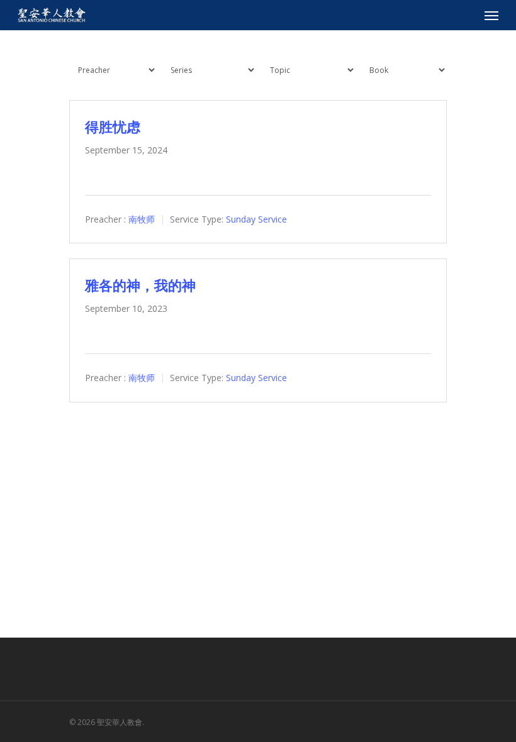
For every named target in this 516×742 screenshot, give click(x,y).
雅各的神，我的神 (140, 284)
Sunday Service (256, 219)
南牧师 (141, 219)
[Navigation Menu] (491, 15)
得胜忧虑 (112, 126)
